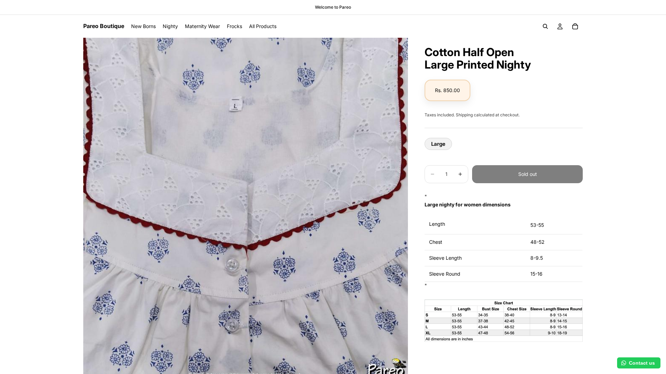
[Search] (545, 26)
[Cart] (575, 26)
